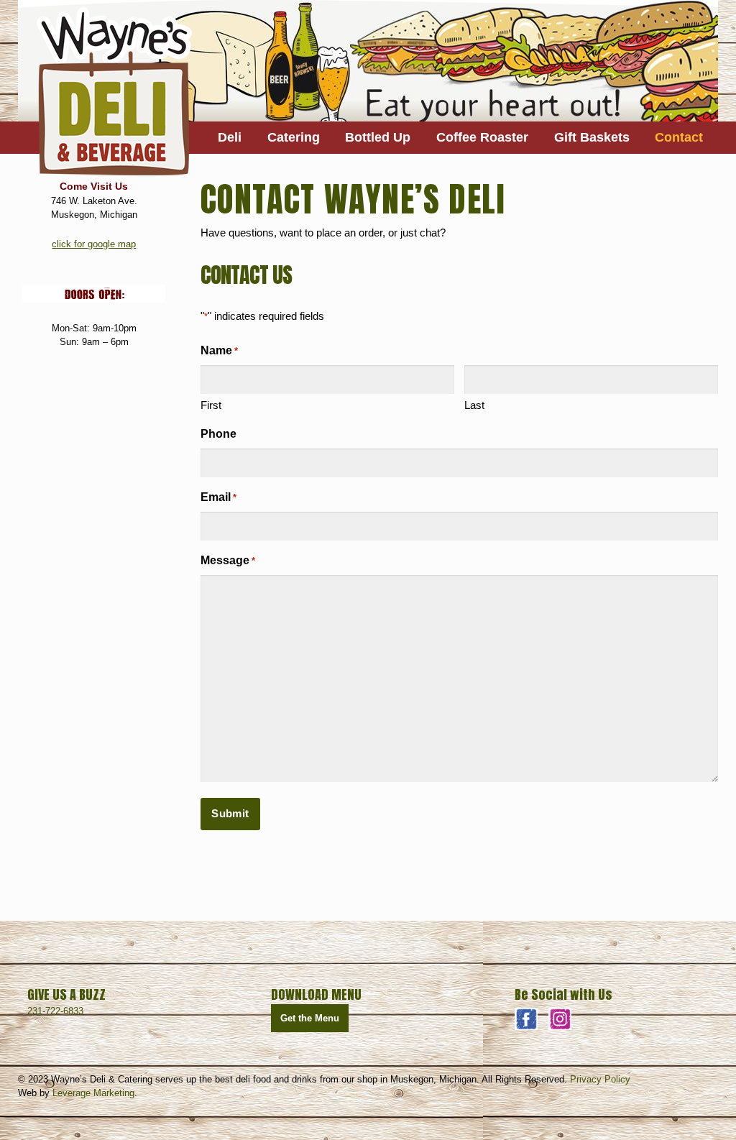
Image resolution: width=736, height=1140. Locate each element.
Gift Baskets (592, 137)
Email (218, 497)
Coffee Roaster (482, 137)
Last (474, 405)
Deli (230, 137)
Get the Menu (309, 1018)
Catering (293, 137)
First (211, 405)
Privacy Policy (600, 1079)
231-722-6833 (55, 1011)
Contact (679, 137)
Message (228, 560)
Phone (218, 434)
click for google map (94, 244)
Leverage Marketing (93, 1093)
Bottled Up (377, 137)
